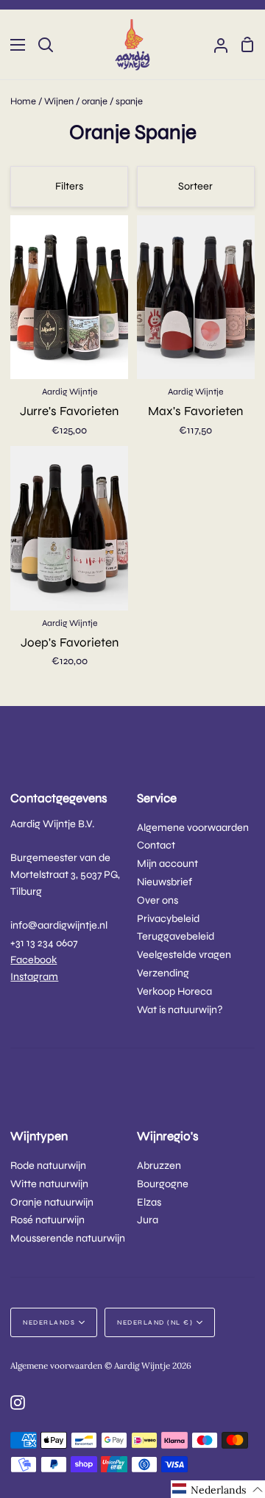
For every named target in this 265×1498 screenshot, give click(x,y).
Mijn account (167, 863)
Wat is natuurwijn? (180, 1010)
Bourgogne (162, 1184)
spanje (129, 101)
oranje (94, 101)
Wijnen (59, 101)
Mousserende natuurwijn (67, 1238)
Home (23, 101)
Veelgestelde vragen (184, 954)
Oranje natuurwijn (51, 1202)
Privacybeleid (168, 918)
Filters (69, 186)
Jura (147, 1220)
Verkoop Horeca (174, 991)
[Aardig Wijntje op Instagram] (17, 1402)
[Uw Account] (215, 44)
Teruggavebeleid (175, 936)
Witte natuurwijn (49, 1184)
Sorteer (195, 186)
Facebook (33, 960)
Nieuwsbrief (164, 882)
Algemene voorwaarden (193, 827)
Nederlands (49, 1322)
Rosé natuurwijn (47, 1220)
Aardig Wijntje (69, 391)
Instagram (34, 977)
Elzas (149, 1202)
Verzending (163, 973)
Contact (156, 845)
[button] (218, 1489)
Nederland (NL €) (155, 1322)
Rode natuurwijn (48, 1165)
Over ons (157, 900)
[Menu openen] (13, 45)
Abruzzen (159, 1165)
